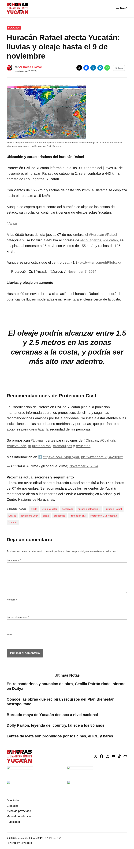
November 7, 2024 (82, 271)
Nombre (12, 599)
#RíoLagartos (90, 240)
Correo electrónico (18, 617)
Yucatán (14, 27)
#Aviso (12, 223)
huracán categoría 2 (89, 508)
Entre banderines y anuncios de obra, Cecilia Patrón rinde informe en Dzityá (66, 686)
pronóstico (59, 515)
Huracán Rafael (113, 508)
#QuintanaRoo (39, 446)
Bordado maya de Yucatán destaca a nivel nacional (52, 715)
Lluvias (12, 515)
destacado (67, 508)
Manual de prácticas (19, 816)
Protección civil (78, 515)
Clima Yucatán (50, 508)
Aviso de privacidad (19, 811)
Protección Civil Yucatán (103, 515)
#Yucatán (110, 240)
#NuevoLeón (16, 446)
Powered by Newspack (19, 842)
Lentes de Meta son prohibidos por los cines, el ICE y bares (60, 736)
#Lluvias (37, 440)
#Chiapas (91, 440)
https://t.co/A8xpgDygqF (61, 457)
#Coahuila (108, 440)
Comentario (14, 560)
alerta (34, 508)
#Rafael (111, 235)
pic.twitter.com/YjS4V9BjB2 (102, 457)
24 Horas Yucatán (31, 67)
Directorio (13, 800)
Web (9, 634)
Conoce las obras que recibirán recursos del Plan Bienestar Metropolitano (60, 701)
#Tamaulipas (62, 446)
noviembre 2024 (29, 515)
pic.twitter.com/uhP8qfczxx (100, 262)
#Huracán (96, 235)
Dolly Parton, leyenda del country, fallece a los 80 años (55, 725)
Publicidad (13, 821)
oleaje (46, 515)
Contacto (12, 805)
